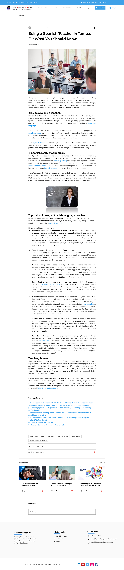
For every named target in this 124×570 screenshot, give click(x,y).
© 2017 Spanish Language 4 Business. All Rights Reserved (42, 564)
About (58, 542)
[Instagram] (92, 564)
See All (102, 462)
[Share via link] (42, 446)
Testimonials (60, 539)
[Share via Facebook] (29, 446)
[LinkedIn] (78, 564)
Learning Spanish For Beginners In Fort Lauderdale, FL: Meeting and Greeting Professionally (31, 484)
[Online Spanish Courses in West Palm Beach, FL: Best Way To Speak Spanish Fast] (91, 473)
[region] (103, 561)
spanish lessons (63, 436)
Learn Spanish (51, 436)
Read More (24, 543)
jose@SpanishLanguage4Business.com (102, 539)
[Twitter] (87, 564)
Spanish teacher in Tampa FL (38, 440)
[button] (102, 15)
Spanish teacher (75, 436)
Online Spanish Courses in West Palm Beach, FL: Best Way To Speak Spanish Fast (91, 484)
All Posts (22, 15)
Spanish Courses (61, 536)
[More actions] (94, 28)
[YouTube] (83, 564)
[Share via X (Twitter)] (34, 446)
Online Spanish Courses (37, 436)
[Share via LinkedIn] (38, 446)
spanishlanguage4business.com (100, 542)
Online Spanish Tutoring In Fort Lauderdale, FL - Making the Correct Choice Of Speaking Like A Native (61, 484)
